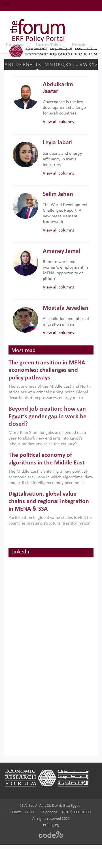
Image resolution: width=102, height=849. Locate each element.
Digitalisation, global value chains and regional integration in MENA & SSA (48, 501)
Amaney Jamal (61, 251)
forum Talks (48, 45)
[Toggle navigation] (8, 5)
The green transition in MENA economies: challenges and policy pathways (46, 370)
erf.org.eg (51, 825)
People (79, 45)
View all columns (58, 122)
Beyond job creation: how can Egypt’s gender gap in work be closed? (47, 416)
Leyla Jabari (58, 142)
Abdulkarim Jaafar (58, 88)
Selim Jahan (58, 194)
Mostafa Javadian (65, 308)
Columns (15, 45)
